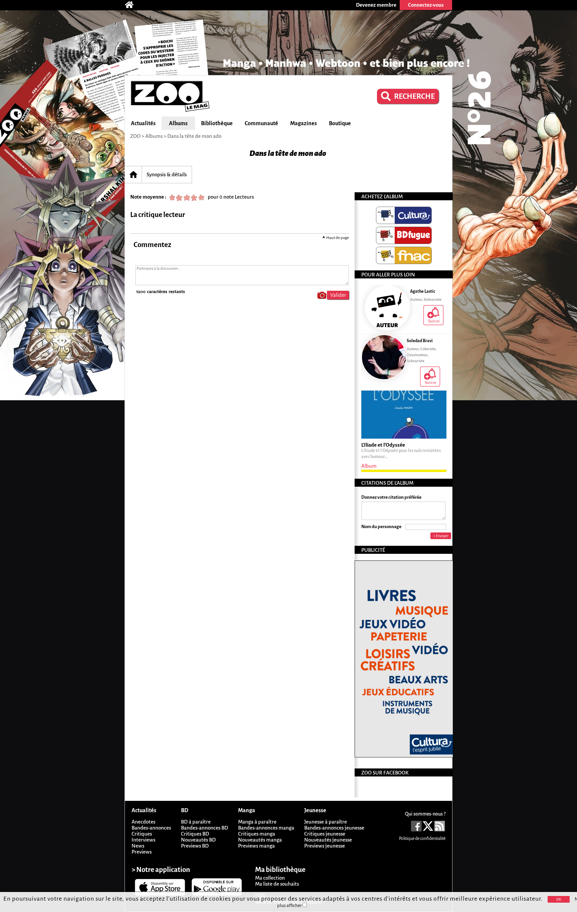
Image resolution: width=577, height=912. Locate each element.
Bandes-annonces (151, 828)
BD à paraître (196, 822)
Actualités (143, 124)
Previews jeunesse (324, 846)
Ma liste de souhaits (277, 884)
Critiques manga (256, 834)
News (138, 846)
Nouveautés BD (198, 840)
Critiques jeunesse (324, 834)
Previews (142, 852)
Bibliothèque (217, 124)
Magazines (303, 124)
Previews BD (195, 846)
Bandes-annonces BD (204, 828)
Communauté (261, 124)
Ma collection (270, 878)
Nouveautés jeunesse (328, 840)
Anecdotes (143, 822)
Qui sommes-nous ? (425, 814)
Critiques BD (195, 834)
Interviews (143, 840)
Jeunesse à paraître (325, 822)
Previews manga (256, 846)
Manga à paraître (257, 822)
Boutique (340, 124)
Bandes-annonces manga (266, 828)
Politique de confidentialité (422, 838)
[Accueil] (132, 5)
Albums (178, 124)
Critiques (142, 834)
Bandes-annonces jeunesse (334, 828)
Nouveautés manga (260, 840)
